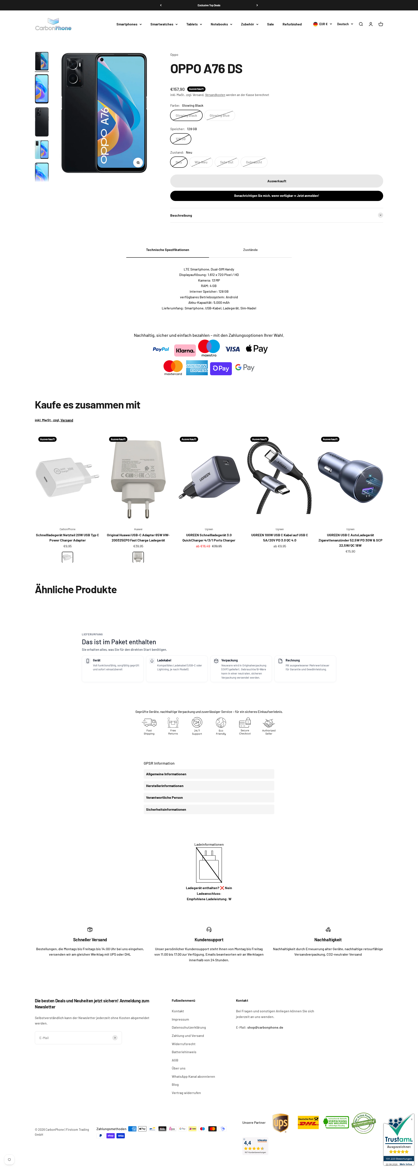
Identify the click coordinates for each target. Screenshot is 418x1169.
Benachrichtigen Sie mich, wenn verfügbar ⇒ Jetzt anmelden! (276, 196)
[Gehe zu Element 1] (42, 62)
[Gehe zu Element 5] (42, 178)
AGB (175, 1060)
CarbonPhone (67, 529)
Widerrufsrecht (184, 1044)
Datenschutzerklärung (189, 1027)
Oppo (174, 54)
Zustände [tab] (250, 249)
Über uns (178, 1068)
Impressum (180, 1019)
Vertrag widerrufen (186, 1093)
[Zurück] (161, 5)
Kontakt (178, 1011)
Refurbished (292, 24)
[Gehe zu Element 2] (42, 89)
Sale (270, 24)
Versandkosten (215, 95)
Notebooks (219, 24)
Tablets (192, 24)
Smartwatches (161, 24)
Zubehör (247, 24)
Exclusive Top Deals (209, 5)
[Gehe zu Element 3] (42, 122)
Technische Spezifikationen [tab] (167, 249)
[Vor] (257, 5)
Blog (175, 1084)
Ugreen (209, 529)
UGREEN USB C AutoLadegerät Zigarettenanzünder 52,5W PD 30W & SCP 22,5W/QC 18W (351, 540)
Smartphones (126, 24)
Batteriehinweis (184, 1052)
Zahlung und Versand (188, 1035)
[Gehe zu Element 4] (42, 150)
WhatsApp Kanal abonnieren (193, 1076)
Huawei (138, 529)
